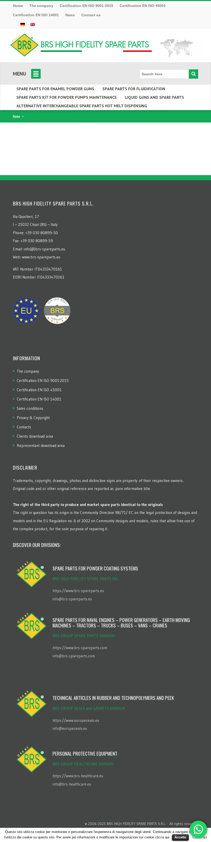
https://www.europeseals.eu (75, 720)
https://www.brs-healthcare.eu (77, 775)
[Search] (193, 74)
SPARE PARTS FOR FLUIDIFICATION (133, 88)
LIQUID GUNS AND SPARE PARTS (154, 97)
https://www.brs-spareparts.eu (78, 590)
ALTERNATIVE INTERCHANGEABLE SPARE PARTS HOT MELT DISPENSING (81, 105)
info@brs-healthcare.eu (71, 784)
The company (28, 371)
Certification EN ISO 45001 (39, 389)
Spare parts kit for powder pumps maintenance (66, 97)
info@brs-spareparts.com (73, 655)
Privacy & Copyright (33, 417)
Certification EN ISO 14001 (39, 399)
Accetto (180, 837)
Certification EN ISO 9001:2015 (43, 380)
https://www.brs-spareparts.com (79, 647)
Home (16, 116)
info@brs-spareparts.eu (72, 598)
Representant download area (41, 445)
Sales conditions (30, 408)
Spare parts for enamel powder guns (55, 88)
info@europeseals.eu (69, 728)
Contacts (24, 426)
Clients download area (35, 436)
